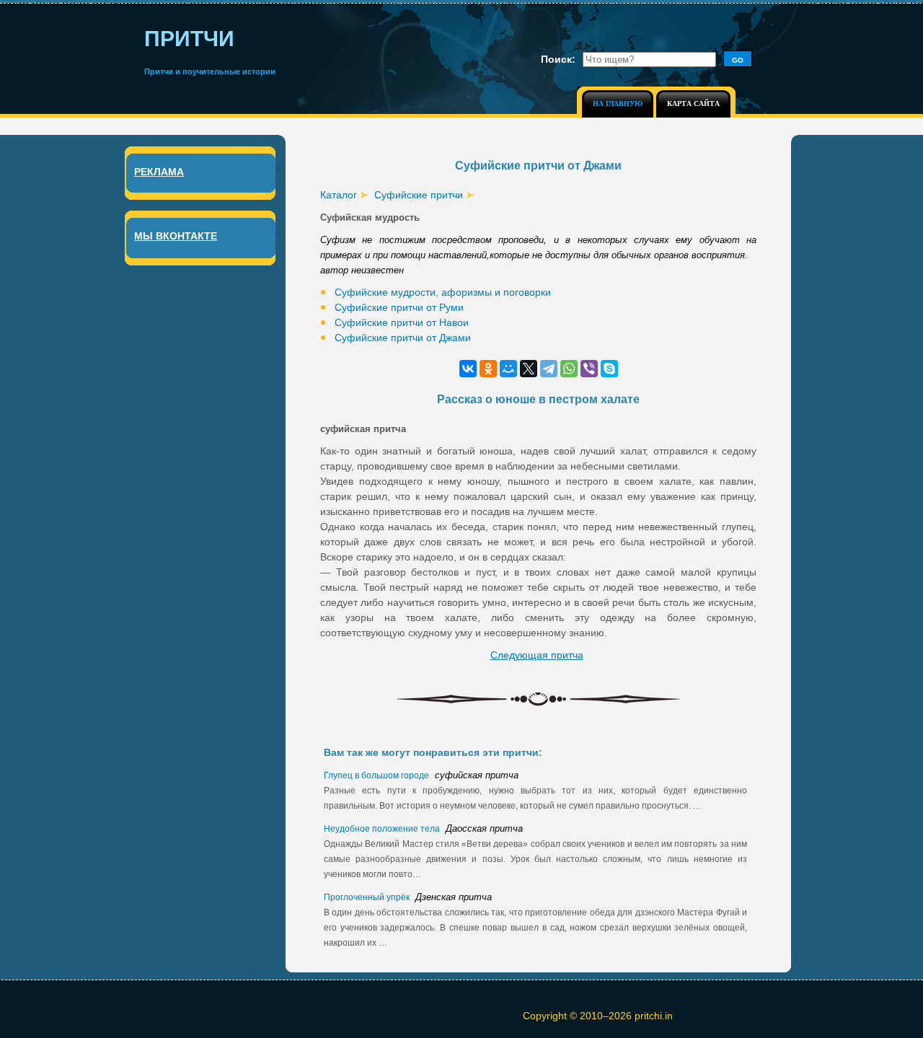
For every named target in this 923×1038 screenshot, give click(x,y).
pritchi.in (654, 1015)
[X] (528, 368)
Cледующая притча (536, 655)
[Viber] (589, 368)
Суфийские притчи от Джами (403, 337)
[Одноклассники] (488, 368)
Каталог (338, 195)
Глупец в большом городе (377, 775)
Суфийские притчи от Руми (399, 307)
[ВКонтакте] (468, 368)
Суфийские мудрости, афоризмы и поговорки (443, 292)
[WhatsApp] (569, 368)
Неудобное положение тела (383, 829)
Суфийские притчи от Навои (402, 322)
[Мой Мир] (508, 368)
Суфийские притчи (418, 195)
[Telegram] (548, 368)
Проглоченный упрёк (368, 897)
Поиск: (558, 59)
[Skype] (609, 368)
